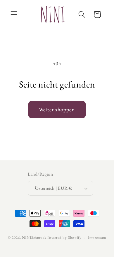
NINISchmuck (34, 237)
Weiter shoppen (57, 109)
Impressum (97, 237)
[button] (14, 14)
